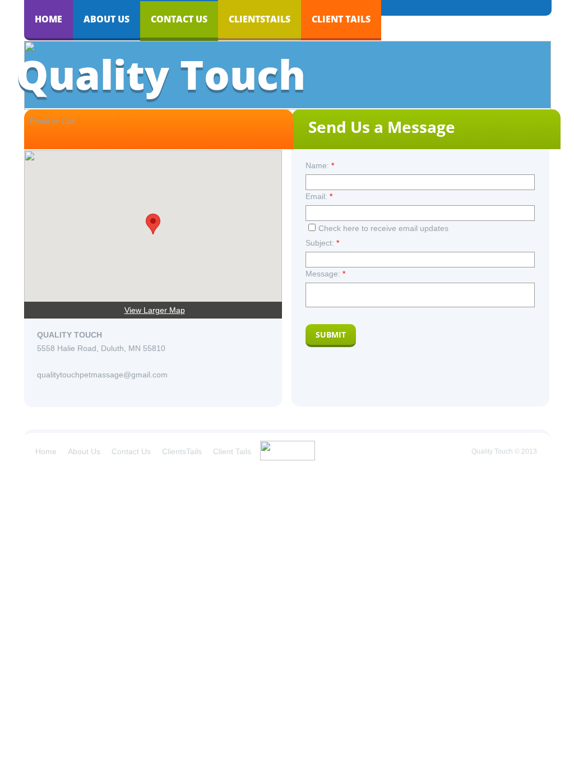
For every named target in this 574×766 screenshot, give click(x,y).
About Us (106, 19)
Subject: (322, 242)
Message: (325, 273)
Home (48, 19)
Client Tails (341, 19)
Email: (318, 196)
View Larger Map (154, 310)
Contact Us (179, 19)
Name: (319, 165)
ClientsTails (259, 19)
